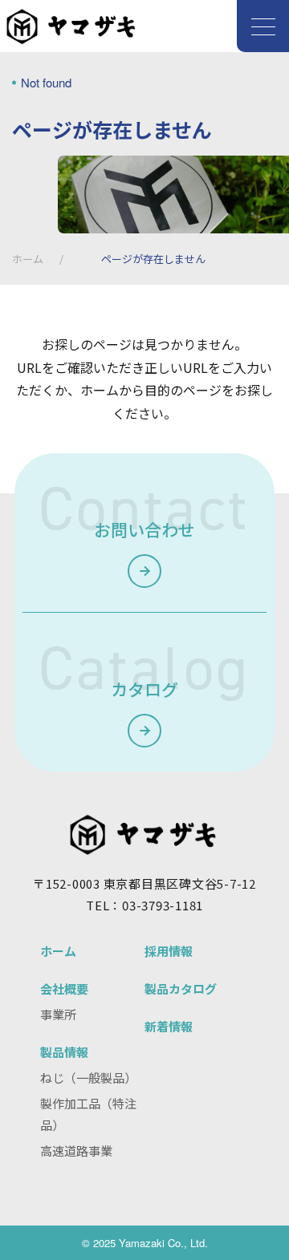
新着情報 (168, 1026)
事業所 (58, 1014)
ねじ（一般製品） (88, 1077)
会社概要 (64, 988)
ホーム (27, 258)
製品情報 (64, 1051)
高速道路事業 (76, 1150)
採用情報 (168, 950)
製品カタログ (180, 988)
